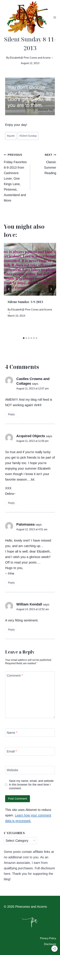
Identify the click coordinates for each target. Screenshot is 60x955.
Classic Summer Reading (50, 164)
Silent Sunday (28, 135)
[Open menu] (55, 17)
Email (12, 751)
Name (12, 732)
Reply (11, 414)
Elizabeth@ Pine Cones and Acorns (30, 57)
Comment (15, 675)
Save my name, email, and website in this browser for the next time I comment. (31, 784)
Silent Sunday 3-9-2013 (25, 302)
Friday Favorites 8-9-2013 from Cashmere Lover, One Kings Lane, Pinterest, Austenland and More (15, 177)
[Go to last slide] (9, 289)
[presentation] (30, 269)
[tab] (23, 338)
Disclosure (50, 944)
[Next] (51, 289)
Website (12, 770)
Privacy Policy (48, 938)
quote (11, 135)
